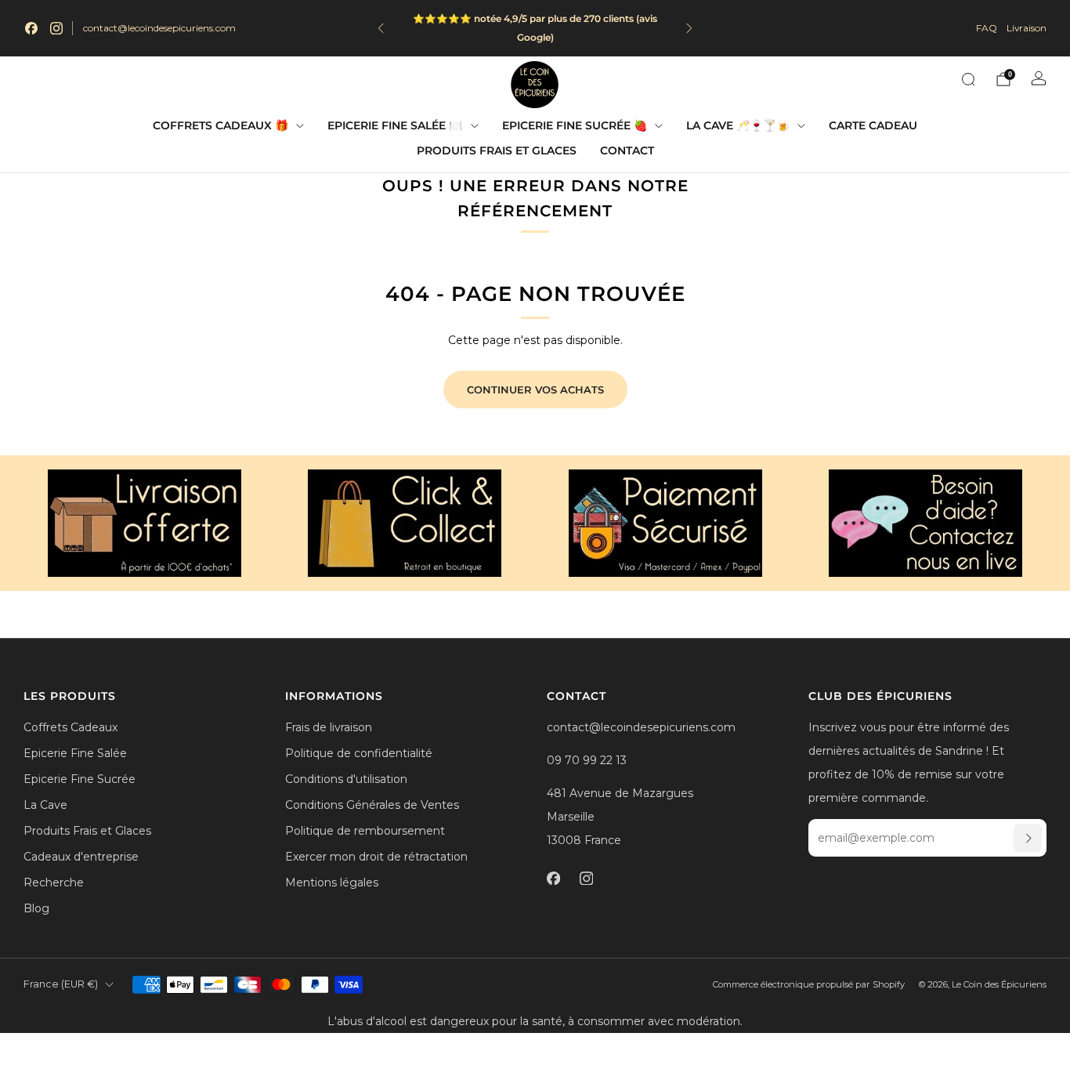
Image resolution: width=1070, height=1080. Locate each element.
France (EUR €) (60, 984)
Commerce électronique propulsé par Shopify (809, 984)
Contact (627, 150)
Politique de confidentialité (358, 753)
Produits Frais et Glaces (497, 150)
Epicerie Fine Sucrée (79, 779)
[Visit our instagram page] (56, 28)
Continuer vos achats (535, 389)
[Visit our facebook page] (31, 28)
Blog (36, 908)
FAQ (986, 28)
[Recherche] (968, 79)
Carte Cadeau (873, 125)
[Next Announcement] (689, 28)
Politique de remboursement (365, 831)
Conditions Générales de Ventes (372, 805)
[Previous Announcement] (381, 28)
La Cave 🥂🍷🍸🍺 (738, 125)
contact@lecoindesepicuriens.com (159, 28)
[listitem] (526, 28)
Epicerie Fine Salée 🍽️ (394, 125)
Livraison (1027, 28)
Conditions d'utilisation (346, 779)
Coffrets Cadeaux (70, 727)
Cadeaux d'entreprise (81, 857)
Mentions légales (331, 882)
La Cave (45, 805)
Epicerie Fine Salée (75, 753)
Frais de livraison (328, 727)
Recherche (53, 882)
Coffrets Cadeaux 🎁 (220, 125)
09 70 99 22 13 (587, 760)
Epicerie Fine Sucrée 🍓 (574, 125)
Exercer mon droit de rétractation (376, 857)
